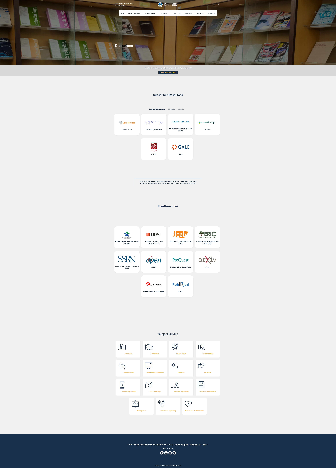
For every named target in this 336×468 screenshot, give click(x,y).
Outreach (200, 13)
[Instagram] (166, 453)
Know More (188, 13)
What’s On (177, 13)
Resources (164, 13)
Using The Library (134, 13)
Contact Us (211, 13)
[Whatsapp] (162, 453)
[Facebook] (174, 453)
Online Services (150, 13)
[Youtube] (170, 453)
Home (122, 13)
